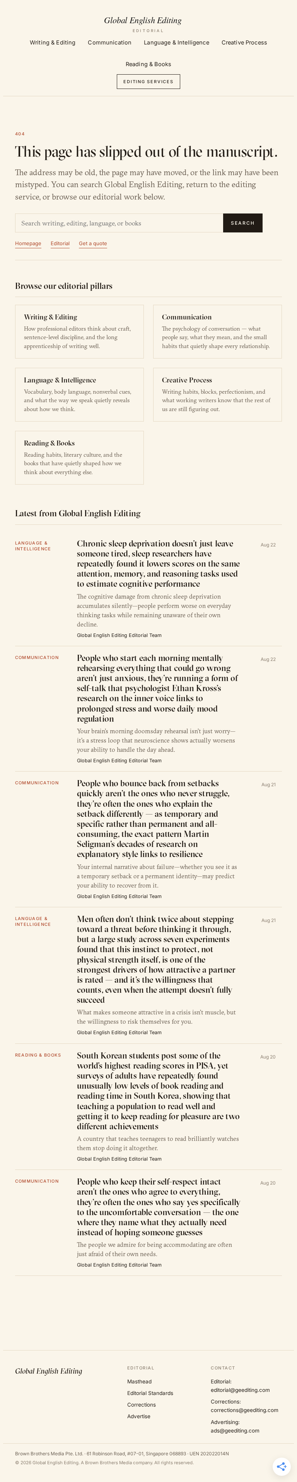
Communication (109, 42)
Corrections (141, 1405)
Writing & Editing (52, 42)
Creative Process (244, 42)
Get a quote (93, 243)
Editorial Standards (150, 1393)
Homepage (28, 243)
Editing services (148, 81)
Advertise (138, 1416)
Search (243, 223)
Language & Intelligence (176, 42)
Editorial (60, 243)
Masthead (139, 1381)
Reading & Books (148, 64)
